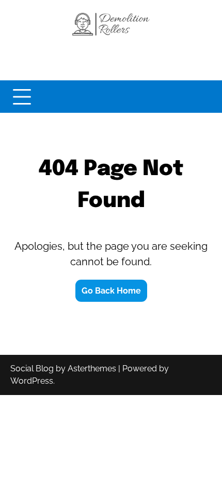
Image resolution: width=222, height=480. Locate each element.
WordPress (31, 381)
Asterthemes (92, 368)
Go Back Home (111, 291)
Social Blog (32, 368)
